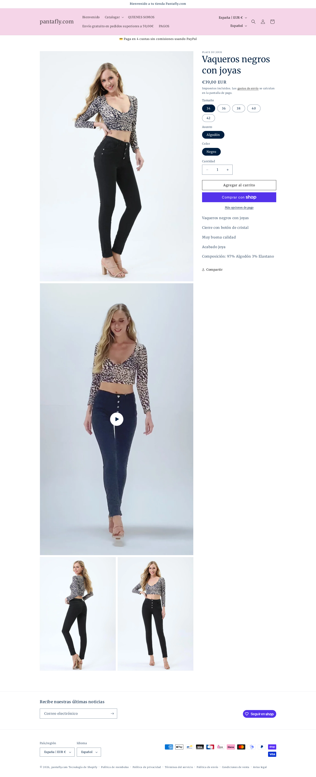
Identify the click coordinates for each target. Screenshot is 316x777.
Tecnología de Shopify (83, 767)
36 (224, 108)
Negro (211, 152)
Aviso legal (260, 767)
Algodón (213, 135)
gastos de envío (248, 88)
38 (239, 108)
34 (209, 108)
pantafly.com (60, 767)
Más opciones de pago (239, 207)
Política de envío (207, 767)
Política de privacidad (147, 767)
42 (208, 118)
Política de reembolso (115, 767)
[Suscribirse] (112, 714)
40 (254, 108)
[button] (114, 17)
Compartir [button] (214, 270)
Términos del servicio (179, 767)
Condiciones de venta (235, 767)
